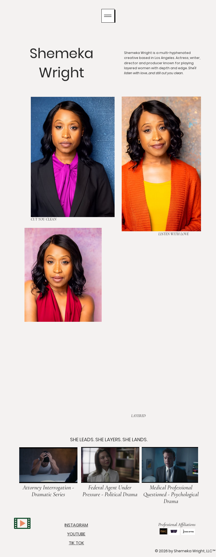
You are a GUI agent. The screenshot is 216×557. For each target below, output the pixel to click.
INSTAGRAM (76, 525)
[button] (68, 476)
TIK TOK (76, 543)
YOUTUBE (76, 534)
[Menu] (108, 16)
